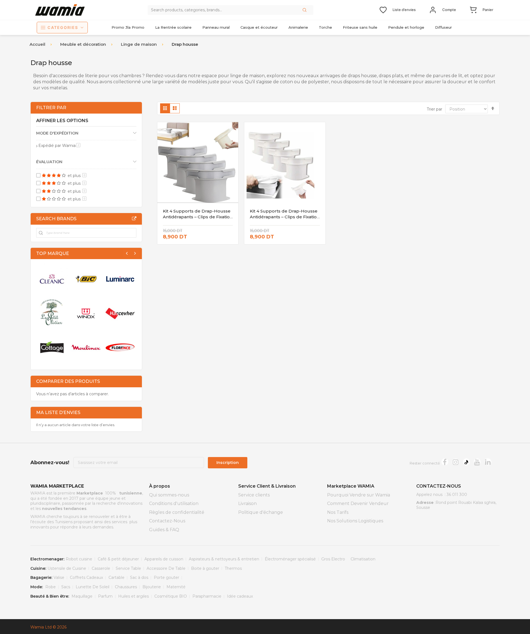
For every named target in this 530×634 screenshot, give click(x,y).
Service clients (254, 495)
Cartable (116, 577)
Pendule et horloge (406, 27)
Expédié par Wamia (59, 145)
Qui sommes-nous (169, 495)
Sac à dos (139, 577)
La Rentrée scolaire (173, 27)
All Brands (134, 218)
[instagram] (455, 461)
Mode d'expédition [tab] (57, 133)
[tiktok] (466, 461)
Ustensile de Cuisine (66, 568)
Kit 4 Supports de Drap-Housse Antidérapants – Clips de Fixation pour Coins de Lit (284, 216)
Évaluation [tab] (49, 161)
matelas (58, 87)
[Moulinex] (86, 347)
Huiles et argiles (133, 596)
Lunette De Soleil (92, 586)
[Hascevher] (120, 313)
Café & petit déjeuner (118, 559)
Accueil (37, 44)
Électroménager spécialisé (290, 559)
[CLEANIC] (52, 279)
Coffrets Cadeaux (86, 577)
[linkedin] (487, 461)
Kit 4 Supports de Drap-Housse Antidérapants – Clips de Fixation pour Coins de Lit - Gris (197, 216)
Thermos (233, 568)
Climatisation (363, 559)
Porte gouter (166, 577)
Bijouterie (151, 586)
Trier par (434, 109)
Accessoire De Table (166, 568)
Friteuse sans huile (360, 27)
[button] (305, 10)
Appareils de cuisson (163, 559)
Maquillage (81, 596)
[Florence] (120, 347)
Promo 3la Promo (128, 27)
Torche (325, 27)
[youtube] (477, 461)
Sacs (65, 586)
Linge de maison (139, 44)
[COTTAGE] (52, 347)
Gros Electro (333, 559)
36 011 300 (457, 494)
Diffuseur (443, 27)
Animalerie (298, 27)
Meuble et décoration (83, 44)
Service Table (128, 568)
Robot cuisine (79, 559)
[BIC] (86, 279)
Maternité (176, 586)
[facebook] (444, 461)
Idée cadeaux (240, 596)
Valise (59, 577)
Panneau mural (216, 27)
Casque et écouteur (259, 27)
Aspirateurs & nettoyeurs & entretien (224, 559)
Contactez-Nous (167, 520)
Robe (50, 586)
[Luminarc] (120, 279)
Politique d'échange (260, 512)
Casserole (101, 568)
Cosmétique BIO (170, 596)
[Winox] (86, 313)
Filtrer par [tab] (51, 107)
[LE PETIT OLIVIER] (52, 313)
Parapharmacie (206, 596)
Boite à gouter (205, 568)
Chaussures (126, 586)
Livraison (247, 503)
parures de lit (447, 75)
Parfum (105, 596)
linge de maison (247, 75)
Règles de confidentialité (176, 512)
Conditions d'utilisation (173, 503)
